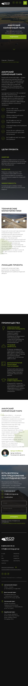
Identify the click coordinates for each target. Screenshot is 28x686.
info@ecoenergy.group (11, 494)
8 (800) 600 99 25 (9, 491)
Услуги (3, 563)
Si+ (2, 556)
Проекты (10, 60)
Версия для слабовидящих (7, 567)
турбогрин (5, 560)
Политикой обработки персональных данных (13, 523)
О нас (3, 553)
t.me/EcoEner (8, 497)
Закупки (16, 556)
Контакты (16, 560)
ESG (2, 558)
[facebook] (13, 2)
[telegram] (17, 2)
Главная (3, 60)
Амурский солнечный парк (10, 62)
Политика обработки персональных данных (11, 569)
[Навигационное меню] (25, 2)
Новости (16, 558)
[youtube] (20, 2)
